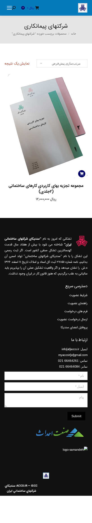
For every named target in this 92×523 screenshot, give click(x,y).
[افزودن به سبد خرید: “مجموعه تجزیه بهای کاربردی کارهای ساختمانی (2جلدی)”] (81, 173)
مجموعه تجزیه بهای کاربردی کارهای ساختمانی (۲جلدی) (46, 189)
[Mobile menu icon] (9, 7)
